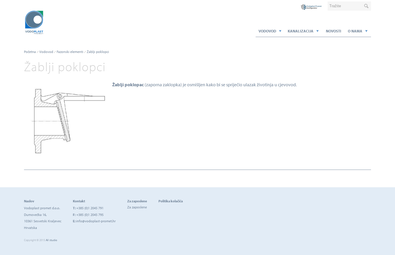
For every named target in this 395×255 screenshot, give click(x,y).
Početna (30, 51)
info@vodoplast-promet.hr (96, 221)
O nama (355, 31)
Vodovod (267, 31)
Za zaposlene (137, 207)
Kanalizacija (300, 31)
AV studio (51, 240)
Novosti (333, 31)
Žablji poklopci (98, 51)
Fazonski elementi (70, 51)
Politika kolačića (170, 201)
